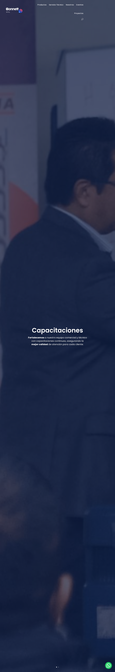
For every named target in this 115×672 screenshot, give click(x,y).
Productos (41, 4)
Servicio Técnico (56, 4)
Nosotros (70, 4)
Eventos (79, 4)
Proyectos (78, 13)
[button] (108, 665)
